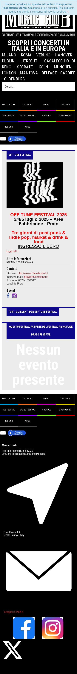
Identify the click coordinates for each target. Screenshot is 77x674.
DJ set (46, 104)
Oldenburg (14, 78)
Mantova (29, 72)
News (27, 127)
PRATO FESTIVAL (40, 334)
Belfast (49, 72)
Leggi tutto (12, 251)
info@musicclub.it (13, 612)
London (9, 72)
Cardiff (67, 72)
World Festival (27, 116)
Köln (43, 66)
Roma (26, 54)
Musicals (46, 116)
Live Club (65, 104)
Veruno (43, 54)
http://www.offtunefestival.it (33, 273)
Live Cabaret (65, 116)
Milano (9, 54)
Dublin (8, 60)
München (63, 66)
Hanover (63, 54)
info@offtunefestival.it (36, 276)
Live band (27, 104)
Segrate (25, 66)
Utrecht (29, 60)
